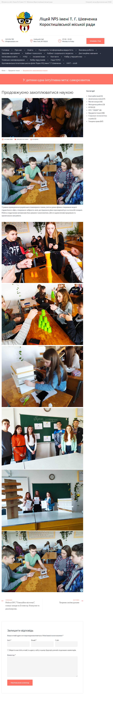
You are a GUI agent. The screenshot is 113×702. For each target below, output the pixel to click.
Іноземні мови (39, 57)
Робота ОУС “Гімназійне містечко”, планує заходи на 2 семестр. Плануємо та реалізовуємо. (22, 605)
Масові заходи (93, 101)
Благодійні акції (94, 96)
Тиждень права (94, 121)
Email (34, 640)
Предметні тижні (22, 139)
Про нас (18, 50)
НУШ (25, 57)
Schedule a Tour (95, 41)
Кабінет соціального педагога (60, 53)
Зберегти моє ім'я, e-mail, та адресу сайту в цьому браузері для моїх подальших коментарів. (42, 650)
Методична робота (95, 104)
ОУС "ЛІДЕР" (93, 110)
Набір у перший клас (73, 57)
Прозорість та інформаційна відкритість (56, 50)
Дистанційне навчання (88, 53)
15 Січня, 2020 (8, 139)
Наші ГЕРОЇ (55, 60)
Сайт (57, 640)
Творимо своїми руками (69, 602)
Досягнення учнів (95, 99)
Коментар (11, 655)
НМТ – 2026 (72, 63)
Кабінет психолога (33, 53)
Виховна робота (86, 50)
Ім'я (9, 640)
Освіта (30, 50)
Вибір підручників (37, 60)
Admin (36, 139)
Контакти (55, 57)
